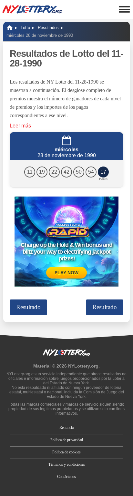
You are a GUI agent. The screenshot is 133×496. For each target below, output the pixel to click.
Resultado (28, 307)
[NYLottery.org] (9, 27)
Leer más (20, 125)
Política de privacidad (66, 440)
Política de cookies (66, 452)
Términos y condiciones (66, 464)
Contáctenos (66, 476)
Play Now (66, 272)
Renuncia (66, 427)
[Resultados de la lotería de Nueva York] (32, 9)
